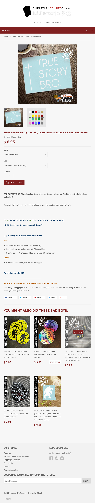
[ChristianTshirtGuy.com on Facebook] (51, 459)
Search (7, 466)
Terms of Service (11, 470)
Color (6, 150)
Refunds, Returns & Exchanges (16, 456)
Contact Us (8, 463)
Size (5, 161)
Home (6, 36)
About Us (7, 452)
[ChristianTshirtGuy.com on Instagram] (62, 459)
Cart (91, 30)
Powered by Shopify (35, 493)
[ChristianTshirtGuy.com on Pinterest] (57, 459)
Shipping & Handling (12, 459)
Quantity (7, 171)
